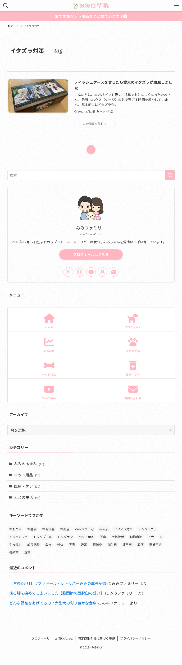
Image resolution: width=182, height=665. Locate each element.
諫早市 (127, 544)
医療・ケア (27, 486)
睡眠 (84, 544)
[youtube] (91, 272)
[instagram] (79, 272)
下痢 (103, 537)
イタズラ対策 (123, 529)
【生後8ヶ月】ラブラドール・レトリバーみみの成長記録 (57, 583)
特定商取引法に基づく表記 (96, 638)
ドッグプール (42, 537)
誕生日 (112, 544)
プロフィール (40, 638)
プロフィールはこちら (91, 254)
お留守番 (48, 529)
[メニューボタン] (176, 5)
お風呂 (64, 529)
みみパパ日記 (84, 529)
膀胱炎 (97, 544)
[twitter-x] (68, 272)
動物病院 (136, 537)
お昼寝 (31, 529)
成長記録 (33, 544)
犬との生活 (27, 497)
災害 (72, 544)
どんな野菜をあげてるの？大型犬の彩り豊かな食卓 (52, 603)
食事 (27, 552)
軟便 (140, 544)
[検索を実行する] (170, 175)
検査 (60, 544)
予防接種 (118, 537)
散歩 (48, 544)
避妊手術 (155, 544)
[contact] (113, 272)
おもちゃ (15, 529)
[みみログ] (91, 5)
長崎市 (13, 552)
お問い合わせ (64, 638)
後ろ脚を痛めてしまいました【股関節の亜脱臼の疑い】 (56, 593)
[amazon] (102, 272)
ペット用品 (27, 475)
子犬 (151, 537)
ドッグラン (65, 537)
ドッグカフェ (18, 537)
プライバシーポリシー (135, 638)
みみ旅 (104, 529)
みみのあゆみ (29, 463)
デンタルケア (147, 529)
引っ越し (15, 544)
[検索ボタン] (5, 5)
